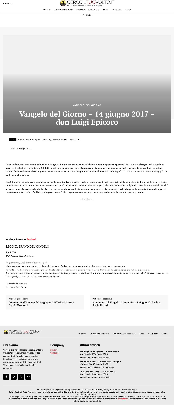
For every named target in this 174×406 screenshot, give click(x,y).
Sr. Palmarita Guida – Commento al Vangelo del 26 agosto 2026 (97, 372)
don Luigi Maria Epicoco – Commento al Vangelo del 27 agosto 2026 (100, 352)
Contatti (54, 352)
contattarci (123, 399)
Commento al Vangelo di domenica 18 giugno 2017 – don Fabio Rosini (126, 304)
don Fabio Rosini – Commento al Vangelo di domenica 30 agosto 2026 (100, 362)
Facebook (31, 239)
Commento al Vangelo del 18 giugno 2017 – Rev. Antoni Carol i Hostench (41, 304)
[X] (21, 377)
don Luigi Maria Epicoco (55, 139)
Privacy (53, 349)
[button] (8, 3)
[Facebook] (6, 377)
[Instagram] (14, 377)
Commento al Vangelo (29, 139)
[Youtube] (28, 377)
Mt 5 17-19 (75, 139)
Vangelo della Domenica (90, 367)
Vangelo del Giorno (87, 105)
